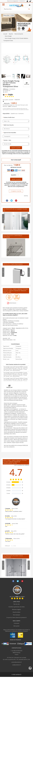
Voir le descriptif (16, 160)
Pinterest (22, 581)
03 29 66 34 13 (22, 1)
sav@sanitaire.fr (16, 665)
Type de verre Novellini (10, 132)
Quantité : (13, 175)
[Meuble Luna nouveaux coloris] (16, 22)
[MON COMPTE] (27, 1)
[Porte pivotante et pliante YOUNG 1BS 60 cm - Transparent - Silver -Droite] (16, 224)
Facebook (13, 581)
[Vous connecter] (30, 1)
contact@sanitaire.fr (16, 662)
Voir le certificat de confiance (21, 465)
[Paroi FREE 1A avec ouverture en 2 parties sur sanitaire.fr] (16, 571)
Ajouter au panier (15, 147)
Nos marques (16, 615)
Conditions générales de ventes (16, 607)
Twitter (18, 581)
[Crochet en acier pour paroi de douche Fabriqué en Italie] (16, 278)
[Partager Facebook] (7, 201)
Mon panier (16, 626)
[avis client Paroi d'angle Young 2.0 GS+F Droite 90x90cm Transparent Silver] (5, 96)
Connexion (16, 623)
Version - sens (7, 140)
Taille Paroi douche (9, 125)
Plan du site (17, 604)
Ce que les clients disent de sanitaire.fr (16, 617)
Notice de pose (12, 303)
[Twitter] (12, 201)
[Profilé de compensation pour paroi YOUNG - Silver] (16, 251)
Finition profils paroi (9, 117)
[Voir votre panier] (29, 5)
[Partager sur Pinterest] (16, 201)
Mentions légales (16, 609)
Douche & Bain (16, 612)
